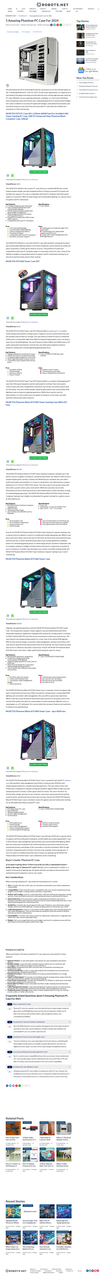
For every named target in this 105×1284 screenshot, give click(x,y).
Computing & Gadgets (13, 32)
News (68, 11)
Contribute (48, 1271)
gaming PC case (56, 331)
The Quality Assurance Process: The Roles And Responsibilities (88, 90)
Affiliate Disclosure (49, 1272)
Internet (20, 11)
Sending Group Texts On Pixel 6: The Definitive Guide (91, 34)
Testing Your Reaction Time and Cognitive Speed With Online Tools (88, 86)
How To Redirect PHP (90, 51)
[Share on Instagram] (13, 1085)
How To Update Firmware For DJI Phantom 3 (29, 1166)
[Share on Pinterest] (57, 25)
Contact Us (69, 1271)
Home (10, 9)
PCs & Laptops (26, 32)
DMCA (61, 1272)
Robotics (32, 9)
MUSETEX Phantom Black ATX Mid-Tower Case (28, 559)
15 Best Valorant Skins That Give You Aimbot (47, 1166)
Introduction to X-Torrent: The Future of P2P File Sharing (91, 43)
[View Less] (70, 25)
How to (65, 9)
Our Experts (44, 1269)
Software (33, 11)
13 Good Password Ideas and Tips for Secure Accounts (88, 97)
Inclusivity (69, 1269)
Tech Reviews (77, 9)
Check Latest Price (39, 172)
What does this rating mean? (30, 179)
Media (10, 11)
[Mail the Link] (67, 25)
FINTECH (43, 9)
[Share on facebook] (51, 25)
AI (16, 9)
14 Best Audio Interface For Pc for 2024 (30, 1140)
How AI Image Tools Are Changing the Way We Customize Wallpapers (86, 82)
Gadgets (91, 9)
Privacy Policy (34, 1272)
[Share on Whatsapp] (61, 25)
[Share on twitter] (54, 25)
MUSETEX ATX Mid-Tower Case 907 (23, 261)
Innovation (46, 11)
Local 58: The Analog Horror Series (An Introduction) (91, 59)
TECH (23, 9)
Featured (59, 11)
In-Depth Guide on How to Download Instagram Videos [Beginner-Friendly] (87, 93)
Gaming (54, 9)
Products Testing (35, 1271)
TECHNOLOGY (37, 32)
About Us (33, 1269)
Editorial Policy (56, 1269)
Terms (79, 1271)
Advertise (59, 1271)
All (77, 11)
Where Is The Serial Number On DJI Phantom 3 (63, 1140)
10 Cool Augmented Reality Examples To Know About (91, 26)
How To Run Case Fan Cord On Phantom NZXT (12, 1140)
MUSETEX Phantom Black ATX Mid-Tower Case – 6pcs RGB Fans (36, 711)
